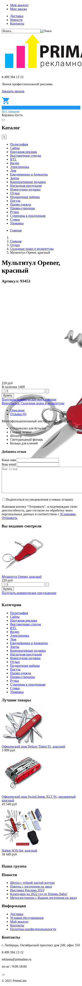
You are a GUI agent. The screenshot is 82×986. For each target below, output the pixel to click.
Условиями (68, 514)
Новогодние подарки (25, 189)
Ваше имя (9, 460)
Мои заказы (18, 9)
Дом (13, 170)
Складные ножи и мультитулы (32, 249)
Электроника (19, 167)
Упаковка (17, 223)
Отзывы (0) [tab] (18, 414)
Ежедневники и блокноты (29, 174)
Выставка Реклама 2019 (27, 890)
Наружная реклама (23, 152)
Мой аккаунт (19, 5)
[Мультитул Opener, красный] (23, 573)
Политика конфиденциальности (33, 929)
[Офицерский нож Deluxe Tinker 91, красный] (23, 742)
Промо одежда (20, 204)
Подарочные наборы (25, 197)
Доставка (16, 16)
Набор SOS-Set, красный (19, 850)
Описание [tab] (17, 410)
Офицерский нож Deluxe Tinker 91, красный (33, 746)
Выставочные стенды (25, 155)
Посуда (15, 200)
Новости (16, 20)
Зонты (14, 178)
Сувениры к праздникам (27, 216)
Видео (14, 163)
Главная (15, 230)
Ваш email (9, 464)
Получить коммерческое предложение (29, 399)
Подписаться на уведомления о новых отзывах (39, 499)
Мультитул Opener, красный (22, 576)
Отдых (15, 193)
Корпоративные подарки (28, 182)
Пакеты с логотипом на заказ (31, 886)
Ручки (14, 212)
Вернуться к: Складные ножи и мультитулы (33, 403)
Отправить (9, 518)
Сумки (15, 219)
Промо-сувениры (22, 208)
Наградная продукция (26, 185)
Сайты (15, 148)
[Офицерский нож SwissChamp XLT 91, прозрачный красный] (23, 793)
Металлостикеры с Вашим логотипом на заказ (43, 897)
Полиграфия (19, 144)
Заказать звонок (13, 91)
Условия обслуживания (27, 918)
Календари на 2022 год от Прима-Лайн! (38, 894)
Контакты (17, 23)
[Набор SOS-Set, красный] (23, 847)
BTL (13, 159)
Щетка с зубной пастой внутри (32, 882)
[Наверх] (3, 974)
